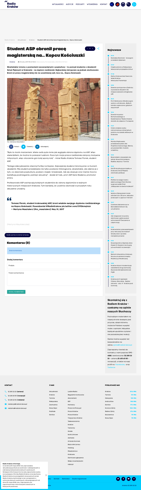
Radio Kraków (10, 40)
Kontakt (103, 4)
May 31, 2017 (58, 209)
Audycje (69, 4)
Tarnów (52, 398)
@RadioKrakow (53, 206)
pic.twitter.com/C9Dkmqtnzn (76, 206)
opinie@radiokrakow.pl (122, 345)
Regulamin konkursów (76, 395)
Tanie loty (71, 428)
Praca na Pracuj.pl (74, 408)
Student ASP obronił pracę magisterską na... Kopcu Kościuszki (59, 40)
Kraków (32, 40)
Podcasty (80, 4)
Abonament (72, 398)
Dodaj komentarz (16, 292)
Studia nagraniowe (79, 479)
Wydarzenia (92, 4)
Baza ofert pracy (74, 444)
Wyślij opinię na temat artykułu (18, 235)
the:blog (71, 448)
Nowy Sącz (53, 408)
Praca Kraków (73, 411)
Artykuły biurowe (74, 441)
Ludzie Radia (72, 391)
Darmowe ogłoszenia (76, 458)
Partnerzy (71, 405)
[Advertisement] (70, 24)
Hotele (70, 431)
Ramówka (65, 479)
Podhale (52, 411)
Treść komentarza (16, 273)
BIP (69, 401)
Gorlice (52, 415)
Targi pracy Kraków (75, 418)
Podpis (11, 265)
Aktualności (57, 4)
